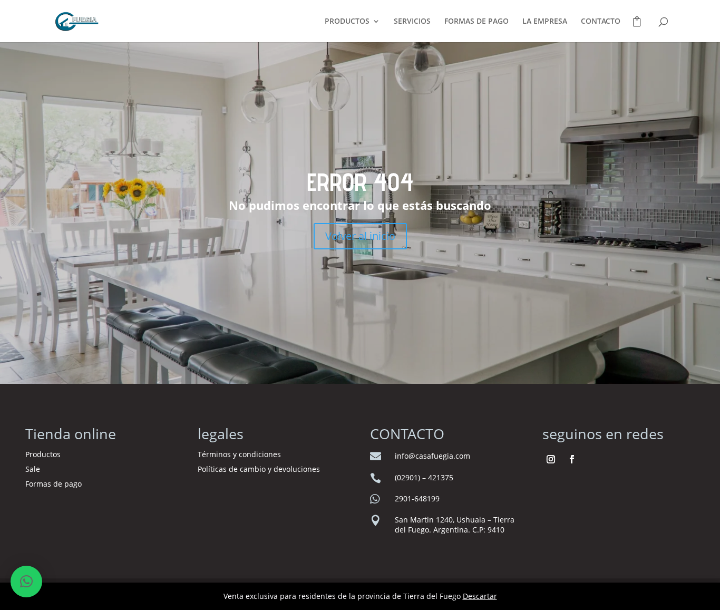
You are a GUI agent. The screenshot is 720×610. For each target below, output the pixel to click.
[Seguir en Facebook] (571, 459)
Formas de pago (53, 484)
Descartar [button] (480, 596)
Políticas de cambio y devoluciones (259, 469)
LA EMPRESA (544, 21)
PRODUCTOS (347, 21)
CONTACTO (600, 21)
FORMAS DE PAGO (476, 21)
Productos (43, 454)
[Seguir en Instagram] (550, 459)
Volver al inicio (360, 236)
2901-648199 (417, 498)
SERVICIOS (412, 21)
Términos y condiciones (240, 454)
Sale (32, 469)
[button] (26, 581)
